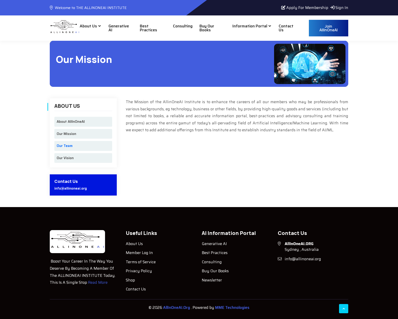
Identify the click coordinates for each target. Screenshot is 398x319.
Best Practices (148, 28)
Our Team (65, 146)
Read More (98, 282)
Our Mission (66, 134)
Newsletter (212, 280)
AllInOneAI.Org (177, 307)
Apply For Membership (306, 8)
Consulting (183, 26)
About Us (88, 26)
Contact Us (286, 28)
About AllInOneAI (71, 121)
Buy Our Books (206, 28)
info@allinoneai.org (70, 188)
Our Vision (65, 158)
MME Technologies (232, 307)
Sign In (341, 8)
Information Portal (249, 26)
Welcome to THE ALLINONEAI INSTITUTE (90, 8)
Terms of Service (141, 262)
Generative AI (118, 28)
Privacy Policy (139, 271)
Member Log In (139, 253)
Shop (130, 280)
